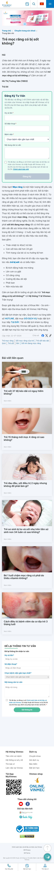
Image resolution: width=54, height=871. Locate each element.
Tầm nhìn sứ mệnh (14, 756)
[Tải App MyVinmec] (14, 787)
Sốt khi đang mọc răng (31, 343)
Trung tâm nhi (8, 33)
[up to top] (47, 848)
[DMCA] (27, 836)
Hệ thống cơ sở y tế (14, 760)
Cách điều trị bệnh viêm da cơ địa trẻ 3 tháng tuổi (26, 623)
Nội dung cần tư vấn (13, 145)
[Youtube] (21, 804)
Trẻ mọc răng (8, 341)
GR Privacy (27, 850)
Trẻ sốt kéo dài (42, 341)
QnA (4, 343)
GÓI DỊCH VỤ (30, 318)
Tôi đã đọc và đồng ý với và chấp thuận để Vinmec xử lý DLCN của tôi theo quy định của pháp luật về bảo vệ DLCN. (28, 702)
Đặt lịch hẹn (34, 768)
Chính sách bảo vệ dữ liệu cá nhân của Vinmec (27, 847)
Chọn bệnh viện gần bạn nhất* (18, 673)
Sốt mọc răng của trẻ (25, 341)
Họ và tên (9, 113)
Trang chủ (6, 31)
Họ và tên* (9, 655)
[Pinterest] (50, 335)
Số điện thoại (10, 124)
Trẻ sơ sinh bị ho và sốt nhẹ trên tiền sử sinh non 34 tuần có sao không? (26, 531)
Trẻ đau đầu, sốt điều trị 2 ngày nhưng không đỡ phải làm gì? (25, 485)
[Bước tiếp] (26, 817)
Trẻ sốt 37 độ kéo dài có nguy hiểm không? (23, 392)
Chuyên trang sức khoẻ (25, 31)
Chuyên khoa (35, 756)
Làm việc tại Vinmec (14, 768)
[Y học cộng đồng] (26, 812)
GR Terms (27, 853)
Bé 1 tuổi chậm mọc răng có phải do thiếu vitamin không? (24, 577)
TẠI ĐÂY (15, 322)
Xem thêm (7, 401)
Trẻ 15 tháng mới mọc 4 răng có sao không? (24, 438)
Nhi (17, 343)
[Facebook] (42, 335)
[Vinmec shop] (37, 784)
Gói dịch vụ (34, 760)
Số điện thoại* (11, 664)
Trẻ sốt (11, 343)
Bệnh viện (9, 134)
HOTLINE (9, 318)
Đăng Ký (27, 176)
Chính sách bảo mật (21, 169)
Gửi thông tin (27, 710)
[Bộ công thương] (27, 829)
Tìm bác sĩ (10, 764)
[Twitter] (46, 335)
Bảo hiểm (33, 764)
